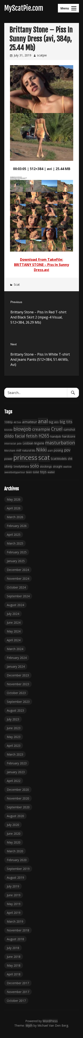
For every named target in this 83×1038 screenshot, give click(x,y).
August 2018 (15, 939)
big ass (54, 422)
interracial (10, 443)
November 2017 (18, 992)
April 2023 (13, 746)
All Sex (17, 422)
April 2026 (13, 508)
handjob (55, 436)
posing (58, 450)
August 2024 (15, 605)
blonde (8, 429)
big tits (66, 421)
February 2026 (17, 526)
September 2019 (18, 869)
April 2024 (13, 640)
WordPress (50, 1021)
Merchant (9, 450)
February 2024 (17, 658)
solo (34, 466)
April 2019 (13, 913)
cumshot (69, 429)
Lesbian (28, 443)
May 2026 (13, 499)
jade (19, 443)
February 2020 (17, 860)
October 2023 (16, 693)
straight (57, 466)
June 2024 (13, 622)
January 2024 (16, 666)
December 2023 (18, 675)
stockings (46, 466)
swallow (67, 466)
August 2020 (15, 816)
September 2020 (18, 807)
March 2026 (15, 517)
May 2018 (13, 965)
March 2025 (15, 543)
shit (70, 459)
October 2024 (16, 587)
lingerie (39, 443)
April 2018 (13, 974)
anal (43, 421)
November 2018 (18, 930)
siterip (8, 466)
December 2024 (18, 570)
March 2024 (15, 649)
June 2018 (13, 957)
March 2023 (15, 754)
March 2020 (15, 851)
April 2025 (13, 535)
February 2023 (17, 763)
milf (18, 450)
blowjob (22, 428)
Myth (29, 1025)
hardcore (68, 436)
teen (29, 472)
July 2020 (13, 825)
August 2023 (15, 710)
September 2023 (18, 702)
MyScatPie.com (23, 8)
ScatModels (59, 459)
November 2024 (18, 578)
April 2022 (13, 781)
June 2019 (13, 895)
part (50, 450)
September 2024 (18, 596)
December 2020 (18, 790)
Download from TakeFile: (41, 259)
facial (20, 436)
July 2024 (13, 614)
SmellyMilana (21, 466)
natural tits (28, 450)
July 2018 (13, 948)
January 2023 (16, 772)
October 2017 (16, 1001)
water (51, 472)
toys (43, 471)
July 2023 (13, 719)
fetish (32, 436)
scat (44, 457)
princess (25, 457)
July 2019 (13, 886)
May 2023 (13, 737)
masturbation (60, 442)
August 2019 (15, 877)
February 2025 (17, 552)
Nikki (41, 450)
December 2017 (18, 983)
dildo (9, 436)
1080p (8, 422)
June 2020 (13, 833)
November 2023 (18, 684)
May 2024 (13, 631)
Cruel (57, 429)
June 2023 (13, 728)
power (8, 459)
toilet (36, 472)
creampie (41, 429)
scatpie (42, 55)
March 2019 (15, 921)
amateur (29, 421)
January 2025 (16, 561)
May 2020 (13, 842)
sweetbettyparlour (14, 472)
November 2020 (18, 798)
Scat (17, 284)
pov (67, 450)
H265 (44, 436)
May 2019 (13, 904)
